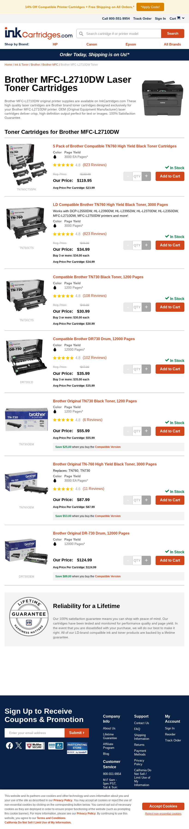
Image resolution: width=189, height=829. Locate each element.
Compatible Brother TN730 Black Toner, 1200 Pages (98, 277)
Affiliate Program (108, 745)
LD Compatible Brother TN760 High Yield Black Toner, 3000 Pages (110, 205)
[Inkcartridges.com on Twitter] (18, 748)
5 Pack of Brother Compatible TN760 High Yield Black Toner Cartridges (115, 146)
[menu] (94, 44)
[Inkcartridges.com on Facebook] (9, 748)
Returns (139, 744)
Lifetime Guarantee (110, 736)
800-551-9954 (119, 18)
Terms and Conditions (51, 818)
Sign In (160, 18)
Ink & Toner (22, 64)
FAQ (137, 729)
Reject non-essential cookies (163, 813)
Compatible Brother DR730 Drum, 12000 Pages (94, 339)
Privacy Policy (139, 762)
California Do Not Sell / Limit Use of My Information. (38, 822)
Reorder (170, 734)
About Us (109, 728)
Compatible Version (108, 447)
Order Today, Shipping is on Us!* (94, 54)
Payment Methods (140, 752)
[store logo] (39, 33)
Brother (36, 64)
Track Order (142, 18)
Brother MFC (50, 64)
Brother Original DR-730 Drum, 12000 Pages (91, 533)
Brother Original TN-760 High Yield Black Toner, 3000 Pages (105, 464)
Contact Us (141, 723)
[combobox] (130, 33)
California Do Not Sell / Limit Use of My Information (142, 777)
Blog (106, 754)
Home (9, 64)
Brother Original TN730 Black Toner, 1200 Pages (95, 401)
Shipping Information (141, 736)
